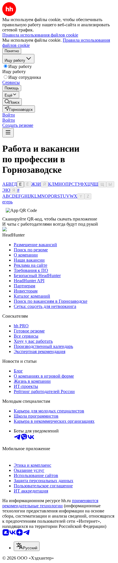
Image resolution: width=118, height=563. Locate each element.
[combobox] (27, 546)
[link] (12, 101)
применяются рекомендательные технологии (50, 503)
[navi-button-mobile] (8, 132)
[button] (8, 115)
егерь (7, 201)
